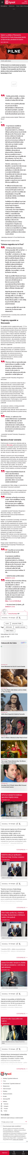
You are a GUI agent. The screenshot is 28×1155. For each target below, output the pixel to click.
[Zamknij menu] (2, 2)
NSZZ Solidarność (24, 2)
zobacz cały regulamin (18, 1139)
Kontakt (5, 1096)
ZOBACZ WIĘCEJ (10, 631)
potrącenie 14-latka (16, 623)
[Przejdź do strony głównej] (10, 2)
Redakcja (5, 1091)
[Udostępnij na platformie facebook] (17, 618)
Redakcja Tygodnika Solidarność (10, 1078)
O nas (4, 1081)
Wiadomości (11, 6)
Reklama (5, 1101)
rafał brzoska (9, 627)
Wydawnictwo (6, 1086)
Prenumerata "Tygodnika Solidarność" (12, 1083)
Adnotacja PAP (6, 1099)
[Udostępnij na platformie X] (19, 618)
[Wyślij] (26, 1121)
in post (7, 623)
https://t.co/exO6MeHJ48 (13, 601)
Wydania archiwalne (7, 1094)
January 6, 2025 (10, 578)
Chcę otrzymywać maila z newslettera (12, 1126)
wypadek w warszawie (20, 627)
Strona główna (4, 6)
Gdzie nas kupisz (7, 1089)
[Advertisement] (14, 20)
